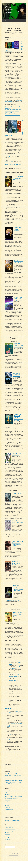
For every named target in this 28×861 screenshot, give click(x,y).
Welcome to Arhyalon (10, 8)
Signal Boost (7, 801)
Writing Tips (9, 734)
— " (16, 563)
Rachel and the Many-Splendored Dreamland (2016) (12, 111)
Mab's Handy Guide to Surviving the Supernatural (14, 796)
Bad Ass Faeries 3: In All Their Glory (14, 675)
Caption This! (7, 790)
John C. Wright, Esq (8, 836)
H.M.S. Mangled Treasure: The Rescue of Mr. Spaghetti (18, 589)
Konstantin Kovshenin (13, 855)
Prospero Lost (7, 156)
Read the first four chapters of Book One (12, 115)
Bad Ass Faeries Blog (9, 827)
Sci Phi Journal (14, 585)
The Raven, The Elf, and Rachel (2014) (13, 109)
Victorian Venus (17, 453)
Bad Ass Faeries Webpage (10, 829)
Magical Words (7, 839)
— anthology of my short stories (18, 178)
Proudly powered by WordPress (11, 853)
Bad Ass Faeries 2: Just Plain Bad (15, 667)
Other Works (7, 169)
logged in (11, 765)
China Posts (9, 739)
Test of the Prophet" (18, 345)
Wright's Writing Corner (9, 809)
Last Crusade (7, 794)
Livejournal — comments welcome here (12, 820)
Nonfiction (8, 708)
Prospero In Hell (8, 159)
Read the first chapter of (13, 164)
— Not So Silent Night (17, 614)
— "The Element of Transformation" (18, 262)
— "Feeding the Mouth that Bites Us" (17, 543)
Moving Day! (7, 778)
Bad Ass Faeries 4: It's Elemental (15, 679)
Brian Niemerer (7, 834)
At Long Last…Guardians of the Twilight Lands (13, 780)
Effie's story (7, 792)
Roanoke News (7, 800)
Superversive (7, 803)
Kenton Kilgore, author (9, 837)
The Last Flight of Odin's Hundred (12, 600)
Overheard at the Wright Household (11, 798)
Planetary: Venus (17, 228)
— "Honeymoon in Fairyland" (17, 231)
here (18, 731)
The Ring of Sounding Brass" (16, 375)
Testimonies (7, 805)
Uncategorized (7, 807)
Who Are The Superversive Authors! (11, 773)
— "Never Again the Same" (17, 522)
